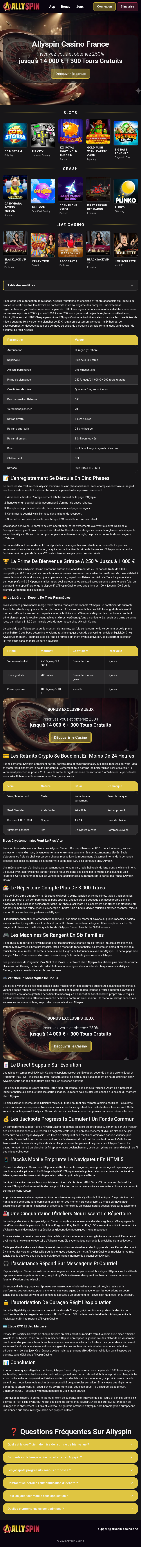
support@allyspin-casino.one (118, 1529)
